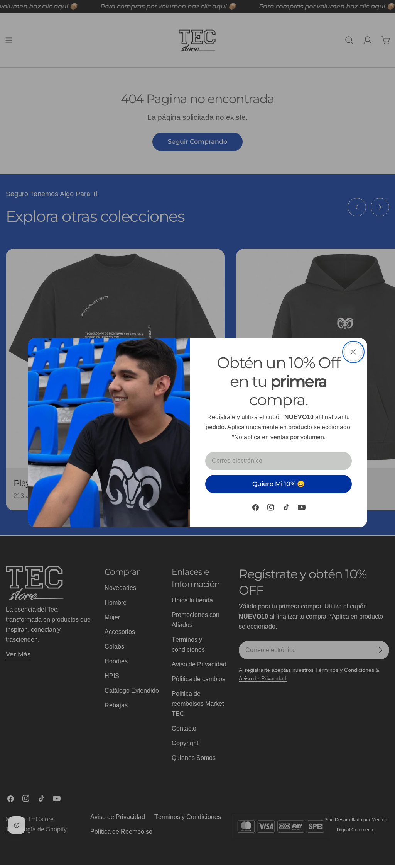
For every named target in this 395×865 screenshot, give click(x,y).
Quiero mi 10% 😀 (278, 484)
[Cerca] (353, 352)
